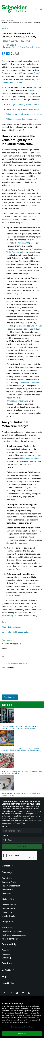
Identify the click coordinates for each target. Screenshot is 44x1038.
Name (4, 648)
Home (3, 20)
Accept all (22, 1033)
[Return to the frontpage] (13, 9)
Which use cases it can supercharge (22, 119)
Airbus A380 (23, 243)
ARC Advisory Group (19, 392)
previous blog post (14, 293)
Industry (10, 20)
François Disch (10, 47)
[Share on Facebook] (3, 54)
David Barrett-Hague (30, 47)
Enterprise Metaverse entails (27, 109)
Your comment (8, 667)
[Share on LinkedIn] (8, 54)
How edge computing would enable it (22, 104)
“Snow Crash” (34, 73)
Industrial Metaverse (27, 213)
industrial (17, 627)
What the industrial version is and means (24, 114)
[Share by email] (17, 54)
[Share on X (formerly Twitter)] (12, 54)
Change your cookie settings (22, 1027)
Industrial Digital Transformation (15, 615)
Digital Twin (7, 627)
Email (4, 657)
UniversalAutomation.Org (17, 401)
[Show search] (36, 8)
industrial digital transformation (15, 632)
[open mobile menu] (41, 8)
